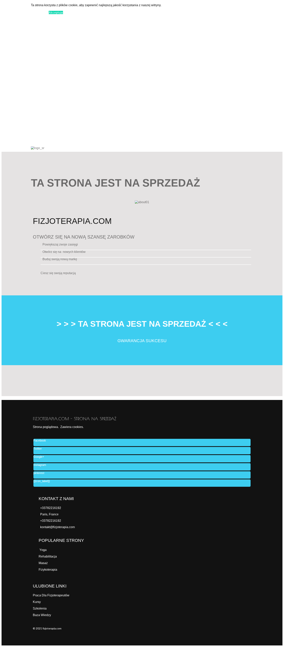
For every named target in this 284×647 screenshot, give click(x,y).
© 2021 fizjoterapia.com (47, 628)
